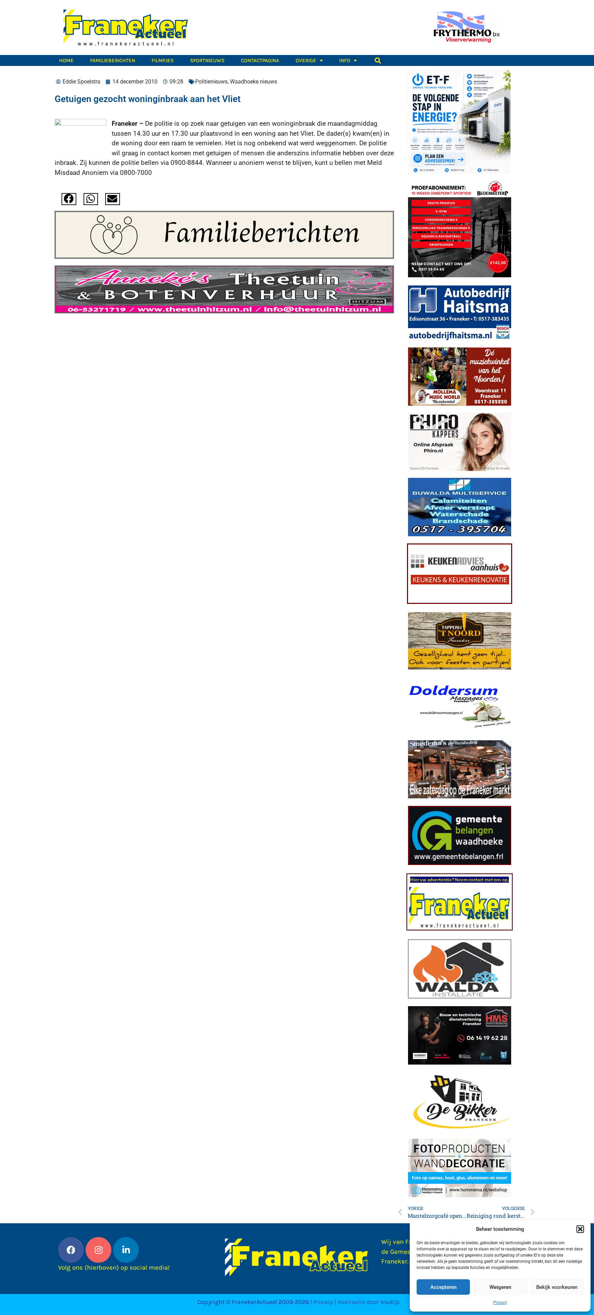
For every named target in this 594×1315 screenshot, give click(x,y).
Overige (306, 60)
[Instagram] (98, 1250)
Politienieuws (211, 81)
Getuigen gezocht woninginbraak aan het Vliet (148, 99)
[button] (580, 1229)
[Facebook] (71, 1250)
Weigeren (500, 1287)
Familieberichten (112, 60)
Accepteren (443, 1287)
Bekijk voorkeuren (557, 1287)
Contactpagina (260, 60)
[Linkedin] (126, 1250)
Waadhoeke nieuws (253, 81)
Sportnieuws (207, 60)
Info (344, 60)
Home (66, 60)
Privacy (500, 1302)
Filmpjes (163, 60)
